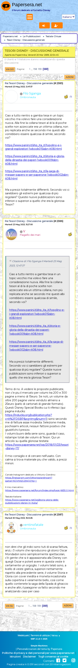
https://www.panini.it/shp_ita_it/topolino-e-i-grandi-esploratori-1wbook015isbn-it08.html (33, 147)
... (32, 69)
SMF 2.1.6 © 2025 (39, 639)
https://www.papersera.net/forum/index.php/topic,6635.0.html (39, 490)
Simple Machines (39, 646)
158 (35, 69)
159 (40, 69)
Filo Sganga (32, 93)
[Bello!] (66, 96)
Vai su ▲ (55, 635)
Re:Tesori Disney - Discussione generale (29, 83)
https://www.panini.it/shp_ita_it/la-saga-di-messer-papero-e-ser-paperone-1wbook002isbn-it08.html (37, 174)
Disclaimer (29, 656)
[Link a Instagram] (73, 660)
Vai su (9, 606)
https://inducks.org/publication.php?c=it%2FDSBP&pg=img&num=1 (28, 417)
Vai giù (10, 69)
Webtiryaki (23, 635)
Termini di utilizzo (40, 635)
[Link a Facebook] (58, 660)
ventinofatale (33, 525)
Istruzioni (15, 656)
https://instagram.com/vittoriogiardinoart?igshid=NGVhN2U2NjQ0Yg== (28, 479)
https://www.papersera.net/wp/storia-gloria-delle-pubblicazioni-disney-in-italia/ (32, 501)
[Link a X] (64, 660)
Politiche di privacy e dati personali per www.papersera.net (38, 653)
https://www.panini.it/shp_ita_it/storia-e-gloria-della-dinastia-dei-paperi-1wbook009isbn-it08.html (35, 160)
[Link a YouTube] (69, 660)
